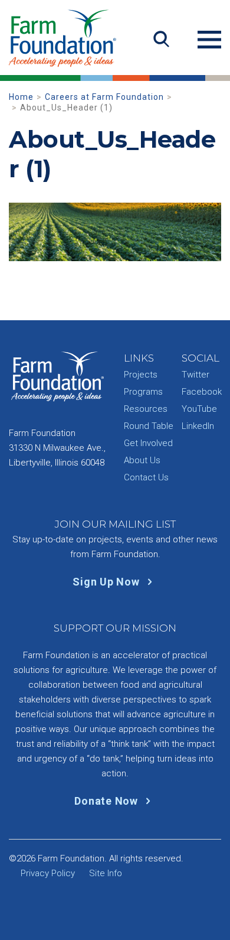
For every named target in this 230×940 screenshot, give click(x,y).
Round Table (148, 426)
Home (21, 97)
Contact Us (146, 477)
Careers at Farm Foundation (104, 97)
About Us (142, 460)
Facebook (202, 391)
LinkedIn (198, 426)
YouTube (199, 409)
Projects (140, 374)
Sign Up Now (107, 581)
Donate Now (107, 801)
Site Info (105, 873)
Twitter (195, 374)
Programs (143, 391)
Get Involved (148, 443)
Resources (145, 409)
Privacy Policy (48, 873)
